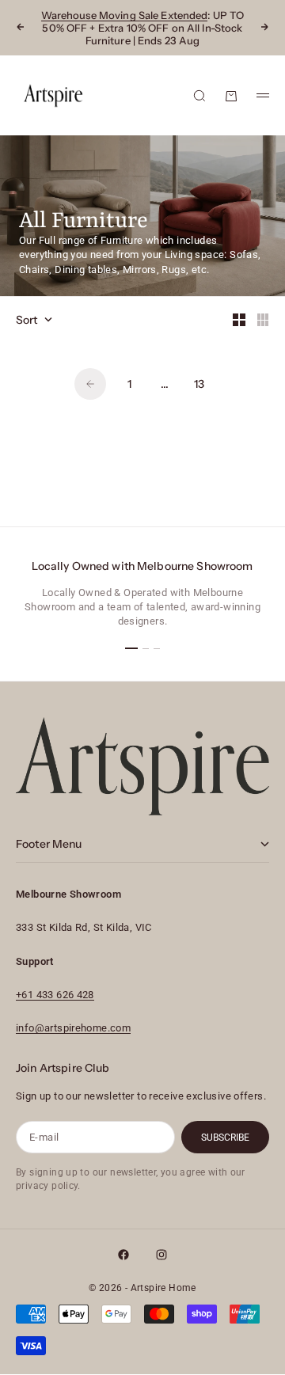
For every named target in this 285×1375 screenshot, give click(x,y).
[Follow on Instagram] (161, 1254)
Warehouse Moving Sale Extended (124, 15)
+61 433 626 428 (55, 995)
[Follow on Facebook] (123, 1254)
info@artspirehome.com (73, 1028)
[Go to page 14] (90, 384)
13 (199, 384)
